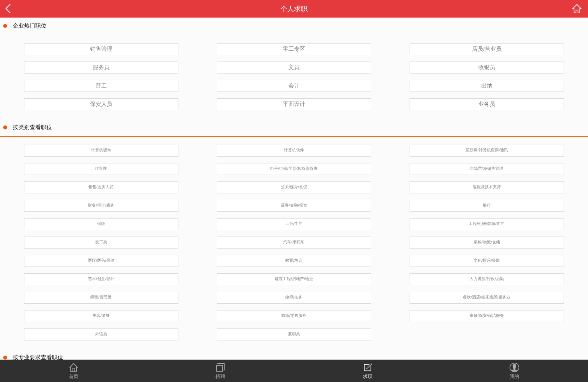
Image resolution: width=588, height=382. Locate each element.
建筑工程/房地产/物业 (294, 279)
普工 (101, 85)
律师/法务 (293, 297)
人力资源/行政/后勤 (487, 279)
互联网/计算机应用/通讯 (487, 150)
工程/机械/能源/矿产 (486, 223)
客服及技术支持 (487, 187)
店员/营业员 (487, 49)
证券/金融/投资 (294, 205)
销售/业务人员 (101, 187)
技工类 (101, 242)
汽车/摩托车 (293, 242)
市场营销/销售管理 (486, 168)
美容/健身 (101, 315)
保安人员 (101, 104)
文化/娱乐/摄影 (487, 260)
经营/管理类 (101, 297)
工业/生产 (293, 223)
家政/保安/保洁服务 (487, 315)
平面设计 (294, 104)
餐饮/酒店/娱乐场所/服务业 (486, 297)
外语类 (101, 334)
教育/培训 (293, 260)
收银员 (486, 67)
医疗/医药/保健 (101, 260)
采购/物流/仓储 (487, 242)
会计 (294, 85)
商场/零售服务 (293, 315)
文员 (294, 67)
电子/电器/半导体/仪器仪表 (294, 168)
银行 (487, 205)
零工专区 (294, 49)
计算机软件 (294, 150)
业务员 (486, 104)
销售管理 (101, 49)
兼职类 (294, 334)
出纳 (486, 85)
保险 (101, 223)
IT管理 (101, 168)
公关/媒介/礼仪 (294, 187)
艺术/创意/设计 (101, 279)
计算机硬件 (101, 150)
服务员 (101, 67)
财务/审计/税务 (101, 205)
